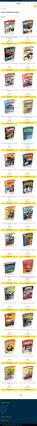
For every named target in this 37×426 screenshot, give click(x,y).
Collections (4, 8)
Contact (26, 0)
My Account (34, 0)
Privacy (20, 424)
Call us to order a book (6, 416)
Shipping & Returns (4, 411)
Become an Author (4, 409)
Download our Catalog (4, 405)
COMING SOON (27, 42)
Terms (18, 424)
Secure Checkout (5, 420)
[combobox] (18, 6)
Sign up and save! (5, 402)
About (23, 0)
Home (2, 8)
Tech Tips (30, 0)
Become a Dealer (3, 407)
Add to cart (9, 43)
